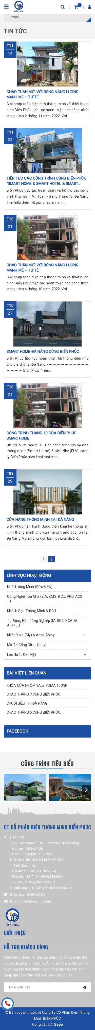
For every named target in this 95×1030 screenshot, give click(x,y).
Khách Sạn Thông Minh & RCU (31, 611)
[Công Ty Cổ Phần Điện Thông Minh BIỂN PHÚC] (19, 6)
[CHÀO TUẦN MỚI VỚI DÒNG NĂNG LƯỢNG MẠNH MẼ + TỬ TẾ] (47, 64)
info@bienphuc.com (35, 901)
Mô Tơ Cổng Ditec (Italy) (27, 645)
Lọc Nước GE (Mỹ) (21, 655)
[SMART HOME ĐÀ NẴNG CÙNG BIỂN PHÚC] (47, 324)
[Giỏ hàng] (76, 7)
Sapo (58, 1024)
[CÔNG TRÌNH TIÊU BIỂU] (25, 787)
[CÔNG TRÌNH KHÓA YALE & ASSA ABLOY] (70, 787)
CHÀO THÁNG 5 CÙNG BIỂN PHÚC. (34, 712)
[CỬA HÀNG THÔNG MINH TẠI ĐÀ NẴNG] (47, 491)
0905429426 (36, 894)
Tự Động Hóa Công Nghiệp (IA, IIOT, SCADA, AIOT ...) (42, 623)
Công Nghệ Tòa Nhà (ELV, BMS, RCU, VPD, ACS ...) (45, 598)
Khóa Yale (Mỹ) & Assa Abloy (31, 635)
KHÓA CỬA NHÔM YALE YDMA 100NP (37, 685)
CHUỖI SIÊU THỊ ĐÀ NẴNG (27, 703)
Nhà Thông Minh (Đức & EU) (29, 587)
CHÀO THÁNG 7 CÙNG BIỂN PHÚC (33, 694)
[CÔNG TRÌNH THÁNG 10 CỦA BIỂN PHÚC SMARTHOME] (47, 405)
